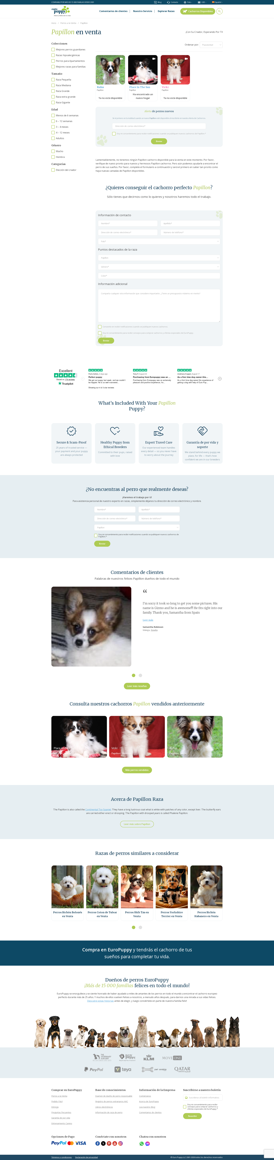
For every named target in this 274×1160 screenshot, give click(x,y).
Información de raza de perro (108, 1112)
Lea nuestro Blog (147, 1107)
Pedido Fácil (57, 1101)
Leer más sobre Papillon (137, 824)
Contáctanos (145, 1096)
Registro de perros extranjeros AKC (111, 1101)
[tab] (133, 675)
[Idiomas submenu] (222, 2)
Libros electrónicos (104, 1107)
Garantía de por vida (60, 1117)
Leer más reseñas (137, 686)
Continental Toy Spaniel (98, 809)
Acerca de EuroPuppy (149, 1101)
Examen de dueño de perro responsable (113, 1096)
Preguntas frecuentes (61, 1112)
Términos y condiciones (61, 1157)
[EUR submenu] (205, 2)
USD (203, 2)
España (154, 630)
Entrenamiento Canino (61, 1123)
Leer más (148, 620)
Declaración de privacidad (86, 1157)
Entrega (55, 1107)
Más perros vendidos (137, 770)
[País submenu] (191, 2)
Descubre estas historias (100, 1000)
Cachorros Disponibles (200, 11)
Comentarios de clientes (150, 1112)
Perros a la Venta (59, 1096)
